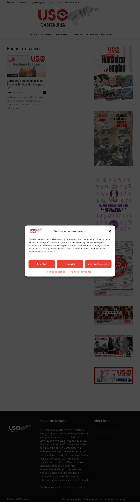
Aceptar (42, 264)
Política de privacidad (81, 272)
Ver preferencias (98, 264)
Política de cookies (56, 272)
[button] (109, 231)
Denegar (70, 264)
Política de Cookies (45, 251)
